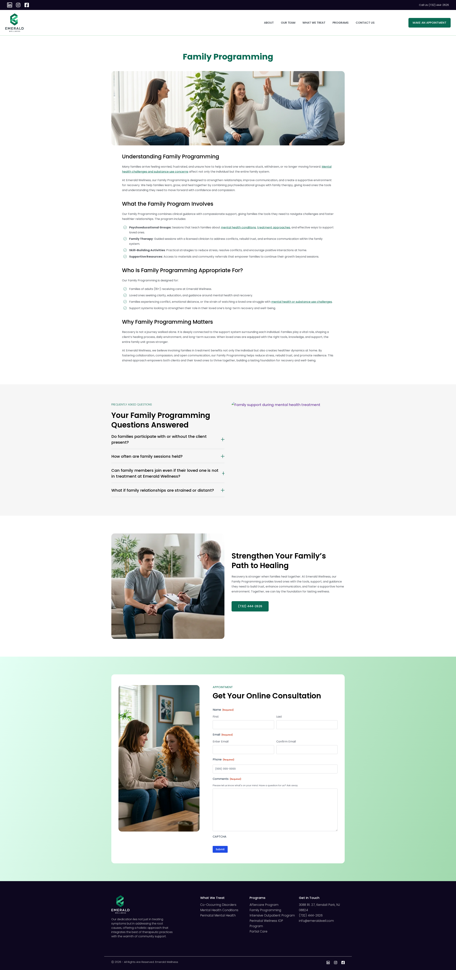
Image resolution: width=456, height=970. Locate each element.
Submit (220, 849)
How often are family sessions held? (147, 456)
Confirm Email (286, 742)
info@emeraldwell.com (316, 921)
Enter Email (221, 742)
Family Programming (265, 910)
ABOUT (269, 23)
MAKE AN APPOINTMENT (429, 23)
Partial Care (258, 931)
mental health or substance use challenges (301, 302)
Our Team (288, 23)
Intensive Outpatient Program (272, 915)
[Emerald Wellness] (14, 16)
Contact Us (365, 23)
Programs (341, 23)
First (216, 717)
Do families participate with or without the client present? (159, 439)
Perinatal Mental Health (218, 915)
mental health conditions (238, 227)
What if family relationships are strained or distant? (162, 490)
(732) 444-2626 (311, 915)
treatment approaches (273, 227)
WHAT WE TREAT (313, 23)
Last (279, 717)
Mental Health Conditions (219, 910)
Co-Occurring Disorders (218, 905)
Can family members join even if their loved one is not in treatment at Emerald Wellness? (164, 473)
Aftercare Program (264, 905)
